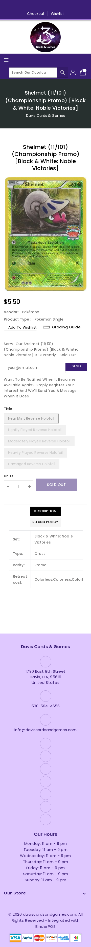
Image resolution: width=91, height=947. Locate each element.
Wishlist (57, 13)
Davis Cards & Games (45, 115)
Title (8, 408)
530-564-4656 (45, 706)
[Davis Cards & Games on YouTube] (45, 6)
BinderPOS (45, 926)
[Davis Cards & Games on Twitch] (65, 6)
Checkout (36, 13)
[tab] (45, 511)
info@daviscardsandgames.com (45, 729)
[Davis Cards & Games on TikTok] (74, 6)
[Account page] (73, 72)
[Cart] (83, 72)
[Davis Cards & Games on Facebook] (16, 6)
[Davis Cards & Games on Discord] (55, 6)
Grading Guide (66, 327)
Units (9, 476)
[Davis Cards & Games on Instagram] (36, 6)
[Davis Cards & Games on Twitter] (26, 6)
